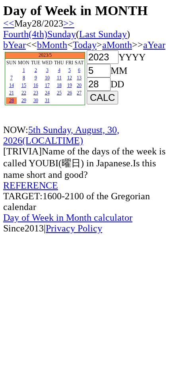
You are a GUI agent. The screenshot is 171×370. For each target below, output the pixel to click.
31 (47, 100)
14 (11, 85)
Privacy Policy (74, 228)
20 (79, 85)
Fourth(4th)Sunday (39, 34)
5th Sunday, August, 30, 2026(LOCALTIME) (61, 135)
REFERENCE (30, 185)
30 (35, 100)
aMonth (117, 45)
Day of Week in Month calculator (67, 217)
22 (23, 93)
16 (35, 85)
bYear (14, 45)
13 (79, 78)
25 (59, 93)
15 (23, 85)
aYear (154, 45)
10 (47, 78)
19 (69, 85)
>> (68, 23)
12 (69, 78)
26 (69, 93)
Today (85, 45)
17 (47, 85)
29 (23, 100)
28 (11, 100)
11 (59, 78)
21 (11, 93)
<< (8, 23)
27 (79, 93)
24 (47, 93)
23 (35, 93)
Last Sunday (103, 34)
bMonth (52, 45)
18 (59, 85)
